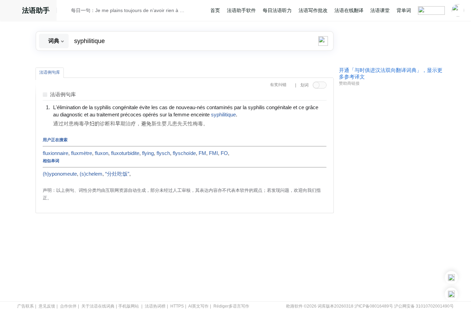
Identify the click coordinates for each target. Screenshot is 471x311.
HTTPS (177, 306)
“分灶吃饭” (117, 174)
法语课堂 (380, 10)
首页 (215, 10)
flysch (163, 153)
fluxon (101, 153)
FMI (213, 153)
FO (224, 153)
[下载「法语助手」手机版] (451, 277)
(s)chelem (91, 174)
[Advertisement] (390, 194)
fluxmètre (81, 153)
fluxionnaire (55, 153)
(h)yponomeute (60, 174)
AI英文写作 (198, 306)
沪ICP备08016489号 (373, 306)
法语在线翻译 (348, 10)
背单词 (404, 10)
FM (202, 153)
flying (148, 153)
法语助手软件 (241, 10)
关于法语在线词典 (97, 306)
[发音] (65, 11)
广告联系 (25, 306)
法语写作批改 (313, 10)
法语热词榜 (155, 306)
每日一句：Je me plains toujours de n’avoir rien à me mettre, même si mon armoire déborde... (129, 10)
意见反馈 (47, 306)
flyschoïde (184, 153)
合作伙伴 (68, 306)
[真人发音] (249, 114)
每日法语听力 (277, 10)
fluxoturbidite (125, 153)
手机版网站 (128, 306)
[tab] (50, 73)
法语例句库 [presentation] (49, 72)
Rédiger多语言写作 (231, 306)
